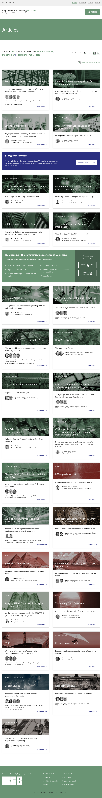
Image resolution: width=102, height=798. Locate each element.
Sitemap (36, 792)
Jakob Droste (35, 101)
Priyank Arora (21, 446)
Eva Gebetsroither (32, 705)
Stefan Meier (21, 620)
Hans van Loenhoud (73, 615)
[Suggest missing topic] (10, 2)
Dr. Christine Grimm (77, 533)
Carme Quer (77, 703)
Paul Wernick (73, 406)
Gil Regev (64, 317)
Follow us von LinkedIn (87, 264)
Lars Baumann (75, 580)
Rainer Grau (20, 313)
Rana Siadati (65, 406)
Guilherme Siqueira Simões (19, 540)
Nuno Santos (71, 201)
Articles (74, 2)
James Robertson (88, 352)
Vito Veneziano (82, 406)
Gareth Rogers (21, 239)
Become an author (68, 784)
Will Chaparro (37, 496)
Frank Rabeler (72, 658)
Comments (82, 2)
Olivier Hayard (82, 317)
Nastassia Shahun (73, 140)
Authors (90, 2)
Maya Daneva (26, 360)
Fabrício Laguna (72, 487)
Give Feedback (66, 778)
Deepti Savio (20, 578)
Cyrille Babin (71, 98)
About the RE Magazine (50, 781)
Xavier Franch (85, 703)
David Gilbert (25, 397)
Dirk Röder (32, 397)
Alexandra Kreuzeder (19, 707)
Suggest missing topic (86, 162)
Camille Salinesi (72, 238)
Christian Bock (21, 141)
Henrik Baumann (85, 580)
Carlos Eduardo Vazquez (34, 540)
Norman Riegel (27, 663)
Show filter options (77, 53)
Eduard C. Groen (16, 101)
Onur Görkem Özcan (90, 533)
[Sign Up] (3, 2)
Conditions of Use (61, 792)
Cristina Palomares (67, 703)
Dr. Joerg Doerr (37, 663)
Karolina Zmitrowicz (22, 201)
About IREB (46, 778)
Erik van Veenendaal (23, 745)
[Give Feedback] (6, 2)
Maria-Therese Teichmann (18, 705)
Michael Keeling (27, 496)
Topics (93, 12)
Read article (41, 107)
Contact (45, 784)
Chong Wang (35, 360)
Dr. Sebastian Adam (17, 663)
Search (97, 2)
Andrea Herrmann (16, 360)
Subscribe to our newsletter (87, 273)
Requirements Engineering (19, 11)
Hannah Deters (25, 101)
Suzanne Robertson (77, 352)
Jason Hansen (72, 451)
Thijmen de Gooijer (16, 496)
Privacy (50, 792)
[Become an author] (14, 2)
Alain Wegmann (72, 317)
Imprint (43, 792)
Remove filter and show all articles (90, 62)
